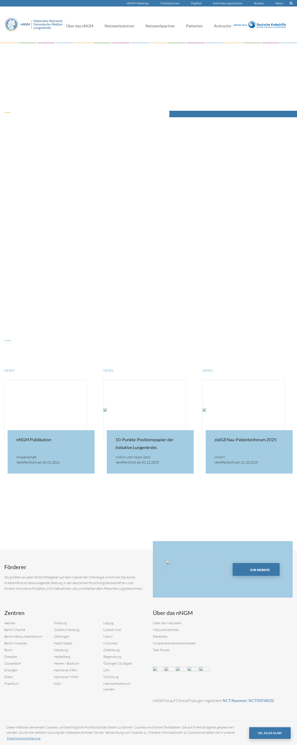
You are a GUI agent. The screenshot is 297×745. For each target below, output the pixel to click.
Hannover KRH (65, 670)
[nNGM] (33, 24)
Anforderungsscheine (227, 3)
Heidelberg (62, 656)
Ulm (106, 670)
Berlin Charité (14, 630)
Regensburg (112, 656)
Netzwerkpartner (160, 25)
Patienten (194, 25)
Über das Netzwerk (167, 623)
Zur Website (259, 570)
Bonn (8, 650)
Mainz (108, 636)
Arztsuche (222, 25)
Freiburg (60, 623)
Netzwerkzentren (119, 25)
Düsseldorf (12, 663)
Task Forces (161, 650)
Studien (259, 3)
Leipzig (108, 623)
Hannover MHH (66, 677)
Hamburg (61, 650)
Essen (8, 677)
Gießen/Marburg (66, 630)
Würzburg (110, 677)
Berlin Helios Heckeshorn (23, 636)
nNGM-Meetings (137, 3)
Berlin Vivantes (15, 643)
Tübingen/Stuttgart (117, 663)
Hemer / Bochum (66, 663)
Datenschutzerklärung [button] (23, 738)
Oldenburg (111, 650)
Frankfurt (11, 683)
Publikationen (169, 3)
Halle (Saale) (63, 643)
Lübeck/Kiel (112, 630)
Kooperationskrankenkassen (174, 643)
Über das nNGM (79, 25)
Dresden (10, 656)
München (110, 643)
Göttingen (61, 636)
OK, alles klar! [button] (270, 733)
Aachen (9, 623)
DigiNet (196, 3)
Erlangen (11, 670)
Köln (57, 683)
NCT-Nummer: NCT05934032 (248, 700)
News (279, 3)
